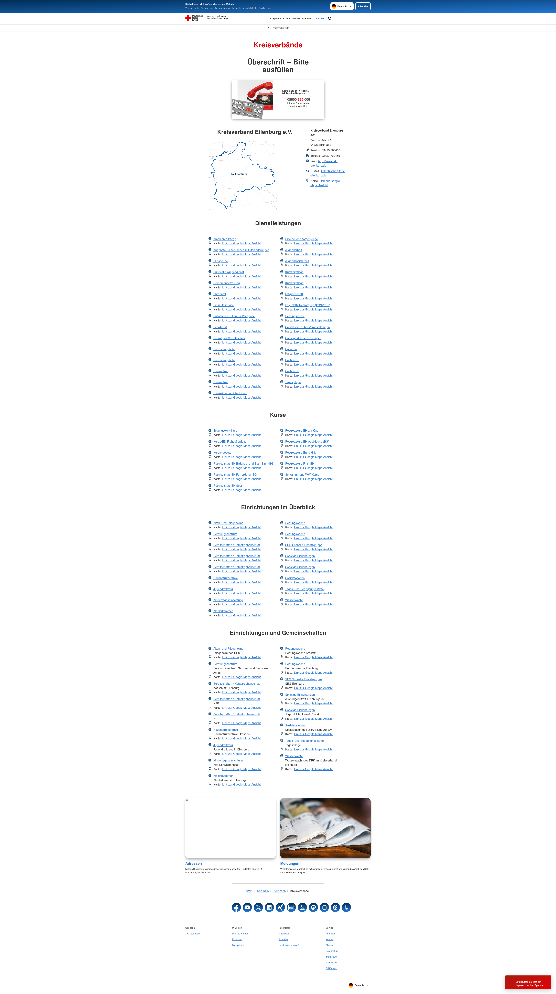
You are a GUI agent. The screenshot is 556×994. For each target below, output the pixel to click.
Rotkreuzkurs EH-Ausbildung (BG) (307, 441)
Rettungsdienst (294, 316)
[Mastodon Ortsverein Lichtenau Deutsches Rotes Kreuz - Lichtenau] (313, 907)
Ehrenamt (219, 294)
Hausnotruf (220, 371)
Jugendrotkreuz (223, 589)
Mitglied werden (240, 933)
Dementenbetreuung (226, 283)
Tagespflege (293, 382)
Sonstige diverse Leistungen (303, 338)
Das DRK (319, 18)
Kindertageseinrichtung (228, 600)
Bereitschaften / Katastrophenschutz (236, 545)
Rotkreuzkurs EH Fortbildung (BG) (235, 474)
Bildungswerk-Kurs (225, 430)
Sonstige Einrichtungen (300, 556)
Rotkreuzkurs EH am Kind (302, 430)
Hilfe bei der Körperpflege (301, 239)
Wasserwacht (294, 600)
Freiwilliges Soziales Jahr (229, 338)
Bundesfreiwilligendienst (228, 272)
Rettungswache (295, 523)
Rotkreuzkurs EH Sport (228, 485)
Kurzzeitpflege (294, 272)
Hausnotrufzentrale (225, 578)
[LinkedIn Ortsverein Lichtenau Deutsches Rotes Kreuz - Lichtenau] (269, 907)
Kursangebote (222, 452)
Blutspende (220, 261)
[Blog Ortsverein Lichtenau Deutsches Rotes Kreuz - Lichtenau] (291, 907)
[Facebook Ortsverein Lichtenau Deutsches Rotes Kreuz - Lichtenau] (236, 907)
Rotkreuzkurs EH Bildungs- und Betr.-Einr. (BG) (244, 463)
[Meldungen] (325, 828)
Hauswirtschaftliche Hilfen (230, 393)
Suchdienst (292, 360)
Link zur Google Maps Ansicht (325, 183)
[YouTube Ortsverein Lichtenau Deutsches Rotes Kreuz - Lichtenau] (247, 907)
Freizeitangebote (224, 349)
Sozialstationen (295, 578)
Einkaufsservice (223, 305)
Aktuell (296, 18)
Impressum (331, 956)
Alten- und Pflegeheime (228, 523)
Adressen (193, 863)
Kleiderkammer (223, 611)
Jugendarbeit (293, 250)
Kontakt (329, 939)
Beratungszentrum (225, 534)
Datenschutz (332, 951)
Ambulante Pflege (224, 239)
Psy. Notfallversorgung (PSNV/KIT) (307, 305)
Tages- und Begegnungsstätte (304, 589)
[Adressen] (230, 828)
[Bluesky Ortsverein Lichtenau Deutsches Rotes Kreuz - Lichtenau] (324, 907)
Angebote (275, 18)
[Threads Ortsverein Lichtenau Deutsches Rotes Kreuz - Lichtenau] (335, 907)
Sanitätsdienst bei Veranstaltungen (307, 327)
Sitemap (330, 945)
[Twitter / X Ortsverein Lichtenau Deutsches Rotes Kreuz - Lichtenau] (258, 907)
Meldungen (289, 863)
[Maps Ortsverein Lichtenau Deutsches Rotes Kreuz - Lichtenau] (302, 907)
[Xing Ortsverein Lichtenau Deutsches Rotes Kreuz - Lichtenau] (280, 907)
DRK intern (331, 968)
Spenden (307, 18)
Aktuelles (283, 939)
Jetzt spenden (192, 933)
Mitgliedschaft (294, 294)
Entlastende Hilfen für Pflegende (234, 316)
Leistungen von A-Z (289, 945)
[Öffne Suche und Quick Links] (330, 18)
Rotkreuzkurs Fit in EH (299, 463)
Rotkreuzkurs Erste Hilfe (301, 452)
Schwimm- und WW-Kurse (302, 474)
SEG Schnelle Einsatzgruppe (303, 545)
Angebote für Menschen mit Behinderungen (241, 250)
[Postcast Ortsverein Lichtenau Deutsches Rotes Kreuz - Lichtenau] (346, 907)
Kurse (286, 18)
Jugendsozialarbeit (297, 261)
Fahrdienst (220, 327)
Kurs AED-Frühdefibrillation (230, 441)
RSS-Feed (331, 962)
